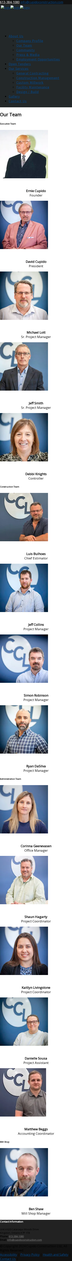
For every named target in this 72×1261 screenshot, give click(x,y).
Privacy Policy (30, 1254)
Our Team (24, 45)
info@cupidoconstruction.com (41, 2)
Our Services (19, 68)
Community (25, 50)
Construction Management (37, 78)
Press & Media (28, 54)
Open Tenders (20, 64)
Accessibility (8, 1254)
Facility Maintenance (32, 87)
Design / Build (27, 92)
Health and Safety (55, 1254)
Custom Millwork (30, 82)
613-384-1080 (10, 2)
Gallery (14, 96)
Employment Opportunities (38, 59)
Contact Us (18, 101)
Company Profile (29, 40)
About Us (16, 36)
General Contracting (32, 73)
